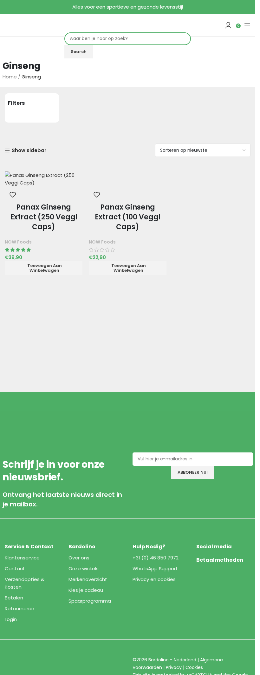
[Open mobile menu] (247, 25)
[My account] (228, 25)
